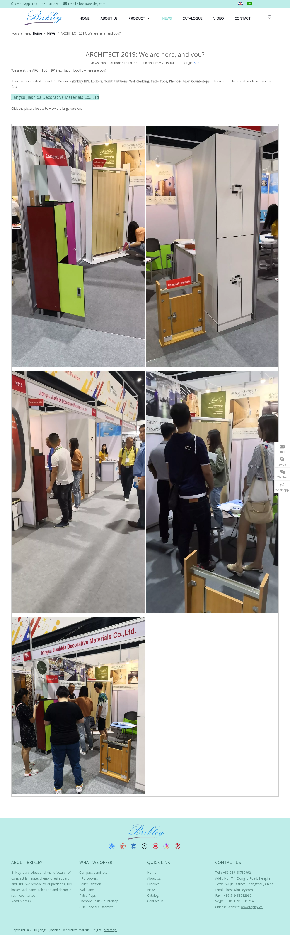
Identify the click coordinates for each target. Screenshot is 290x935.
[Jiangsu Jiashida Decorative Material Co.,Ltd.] (145, 832)
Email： (234, 890)
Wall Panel (86, 890)
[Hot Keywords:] (270, 17)
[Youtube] (155, 846)
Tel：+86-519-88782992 (233, 872)
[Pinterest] (177, 846)
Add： (219, 878)
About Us (154, 878)
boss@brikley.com (92, 4)
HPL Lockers (88, 878)
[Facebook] (112, 846)
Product (153, 884)
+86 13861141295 (44, 4)
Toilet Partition (90, 884)
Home (151, 872)
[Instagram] (166, 846)
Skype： (221, 901)
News (151, 890)
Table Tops (87, 895)
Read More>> (21, 901)
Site (197, 63)
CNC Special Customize (96, 907)
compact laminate (24, 878)
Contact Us (155, 901)
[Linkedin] (133, 846)
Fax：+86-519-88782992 (233, 895)
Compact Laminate (93, 872)
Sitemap (110, 930)
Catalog (153, 895)
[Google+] (123, 846)
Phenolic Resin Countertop (98, 901)
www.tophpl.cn (252, 907)
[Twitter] (144, 846)
